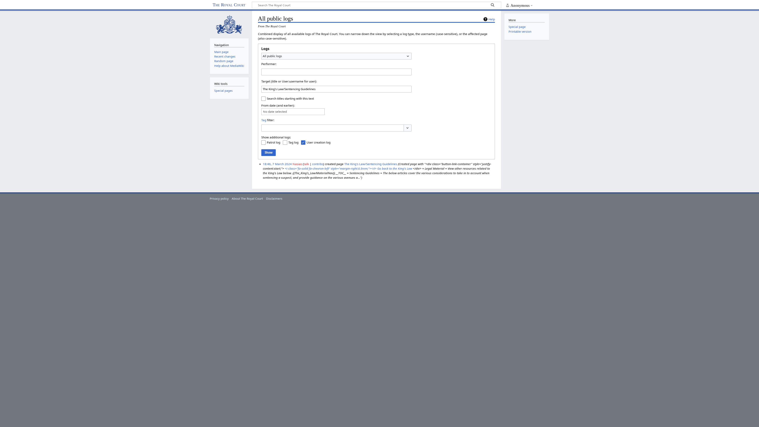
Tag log (293, 142)
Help (491, 19)
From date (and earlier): (278, 105)
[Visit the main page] (229, 24)
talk (306, 164)
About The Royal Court (247, 198)
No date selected (275, 111)
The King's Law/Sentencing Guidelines (370, 164)
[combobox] (336, 56)
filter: (267, 120)
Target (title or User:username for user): (289, 81)
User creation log (318, 142)
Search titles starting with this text (290, 98)
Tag (263, 120)
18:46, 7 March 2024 (277, 164)
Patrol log (273, 142)
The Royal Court (229, 4)
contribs (317, 164)
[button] (408, 128)
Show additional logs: (276, 137)
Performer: (269, 64)
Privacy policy (219, 198)
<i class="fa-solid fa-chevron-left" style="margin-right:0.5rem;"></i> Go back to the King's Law (348, 168)
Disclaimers (274, 198)
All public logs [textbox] (272, 56)
